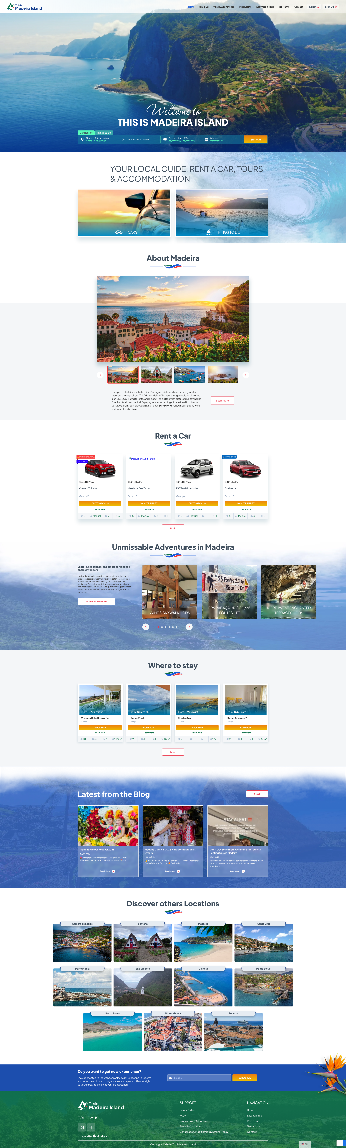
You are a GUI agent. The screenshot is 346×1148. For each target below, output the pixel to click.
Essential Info (254, 1115)
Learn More (222, 400)
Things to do (254, 1126)
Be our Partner (188, 1109)
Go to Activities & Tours (96, 601)
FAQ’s (183, 1115)
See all (173, 528)
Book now (100, 727)
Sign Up (329, 6)
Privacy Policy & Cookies (194, 1120)
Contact (298, 6)
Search (256, 139)
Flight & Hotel (245, 6)
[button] (245, 375)
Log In (312, 6)
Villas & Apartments (223, 6)
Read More (105, 871)
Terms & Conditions (191, 1126)
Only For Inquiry (100, 503)
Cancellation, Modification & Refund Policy (204, 1131)
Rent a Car (204, 6)
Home (191, 6)
